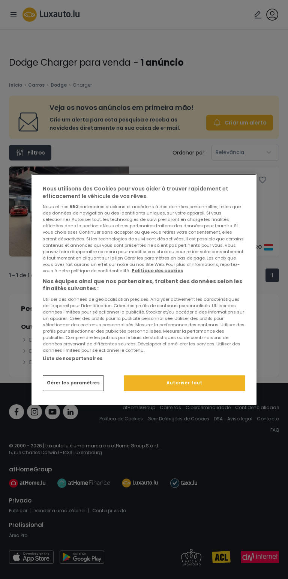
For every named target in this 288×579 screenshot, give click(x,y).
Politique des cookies (157, 271)
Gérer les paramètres (73, 383)
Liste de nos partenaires (72, 359)
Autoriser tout (184, 383)
